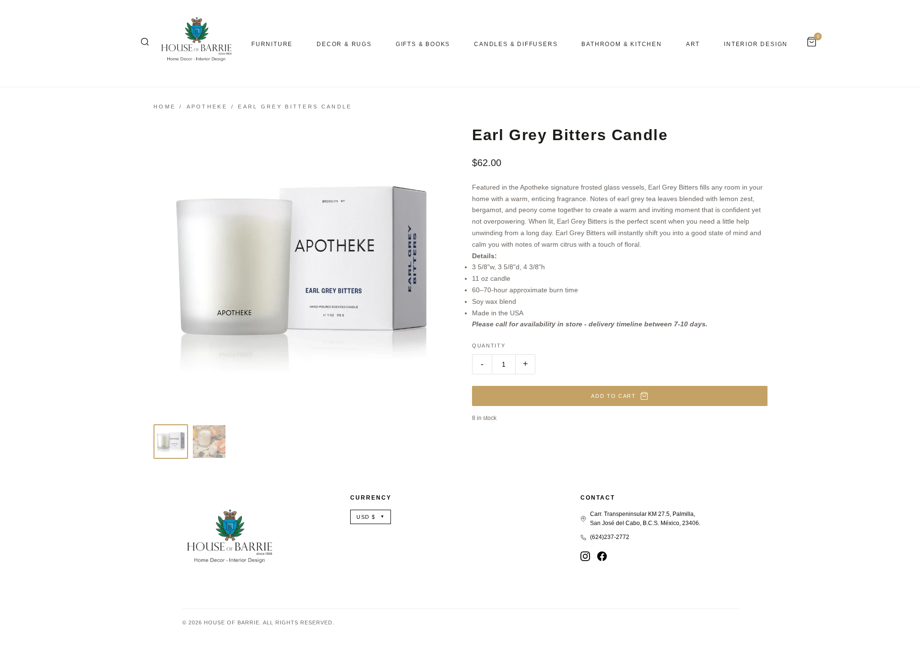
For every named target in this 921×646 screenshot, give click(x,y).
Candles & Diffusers (515, 44)
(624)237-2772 (609, 537)
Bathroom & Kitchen (621, 44)
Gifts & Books (423, 44)
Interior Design (756, 44)
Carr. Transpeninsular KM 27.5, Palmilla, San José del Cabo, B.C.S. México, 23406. (645, 518)
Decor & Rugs (344, 44)
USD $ (370, 517)
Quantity (488, 345)
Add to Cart (613, 396)
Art (693, 44)
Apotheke (207, 106)
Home (165, 106)
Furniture (272, 44)
